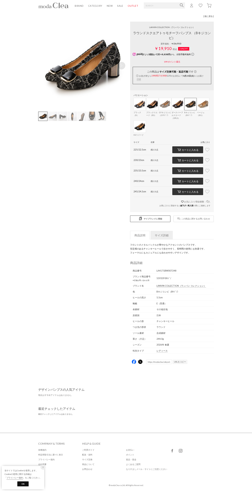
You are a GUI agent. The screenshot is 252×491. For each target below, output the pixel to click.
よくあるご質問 (133, 464)
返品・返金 (131, 459)
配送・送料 (87, 454)
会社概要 (42, 464)
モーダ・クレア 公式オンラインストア (53, 5)
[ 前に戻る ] (208, 16)
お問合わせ (87, 469)
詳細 (139, 79)
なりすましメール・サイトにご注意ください (146, 469)
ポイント (130, 454)
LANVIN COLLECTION (172, 27)
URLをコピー (180, 361)
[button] (121, 65)
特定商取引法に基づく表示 (50, 454)
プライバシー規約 (46, 459)
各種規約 (42, 450)
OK (23, 484)
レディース (162, 350)
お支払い (130, 450)
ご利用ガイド (88, 450)
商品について (88, 464)
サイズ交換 (87, 459)
